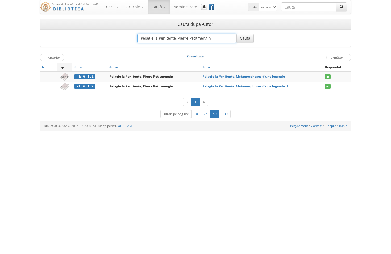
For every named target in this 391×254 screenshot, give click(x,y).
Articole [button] (133, 6)
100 (225, 114)
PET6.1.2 (85, 86)
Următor (338, 57)
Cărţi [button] (111, 6)
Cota (78, 67)
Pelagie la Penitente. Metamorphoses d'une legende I (244, 76)
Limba (253, 7)
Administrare (185, 6)
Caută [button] (157, 6)
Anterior (52, 57)
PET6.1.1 (85, 76)
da (327, 76)
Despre (330, 126)
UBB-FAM (125, 126)
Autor (113, 67)
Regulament (299, 126)
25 (205, 114)
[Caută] (341, 6)
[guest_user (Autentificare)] (204, 7)
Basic (343, 126)
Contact (316, 126)
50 (215, 114)
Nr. (45, 67)
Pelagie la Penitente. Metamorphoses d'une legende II (245, 86)
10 (196, 114)
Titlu (206, 67)
